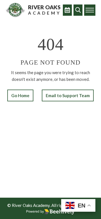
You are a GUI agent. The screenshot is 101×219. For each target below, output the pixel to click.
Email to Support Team (68, 95)
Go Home (20, 95)
